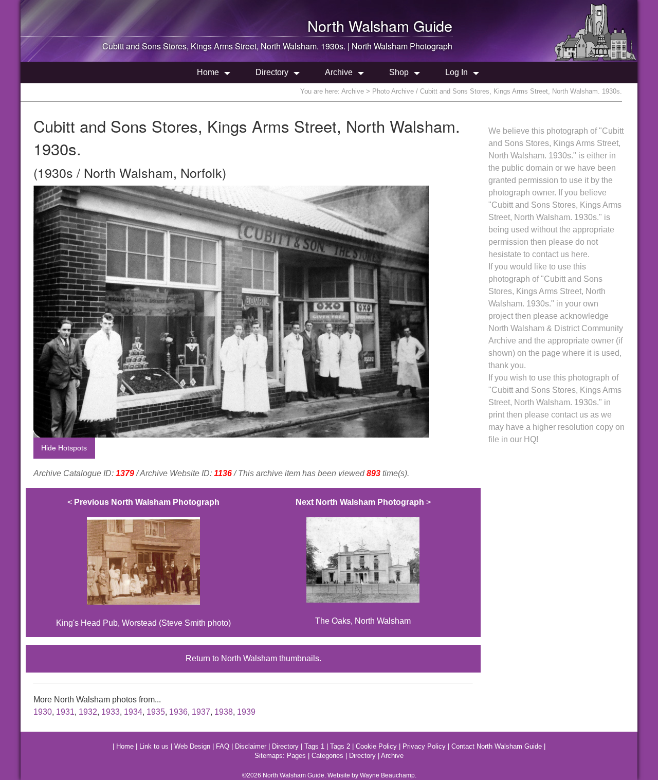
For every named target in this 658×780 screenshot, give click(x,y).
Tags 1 (314, 746)
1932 (88, 712)
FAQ (222, 746)
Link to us (154, 746)
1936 (178, 712)
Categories (327, 755)
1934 (133, 712)
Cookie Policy (376, 746)
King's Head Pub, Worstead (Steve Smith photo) (143, 562)
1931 (65, 712)
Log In (456, 72)
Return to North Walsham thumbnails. (253, 658)
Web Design (192, 746)
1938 (223, 712)
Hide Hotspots (64, 448)
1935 (156, 712)
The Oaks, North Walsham (363, 561)
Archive (339, 72)
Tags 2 (340, 746)
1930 (42, 712)
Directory (271, 72)
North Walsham (358, 25)
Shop (399, 72)
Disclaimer (250, 746)
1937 (201, 712)
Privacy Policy (424, 746)
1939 (246, 712)
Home (208, 72)
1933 (110, 712)
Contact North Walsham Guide (496, 746)
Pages (296, 755)
